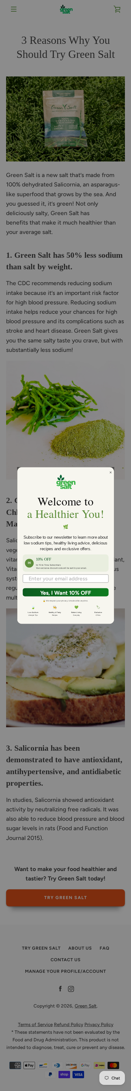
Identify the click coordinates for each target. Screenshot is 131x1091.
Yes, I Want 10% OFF (65, 593)
